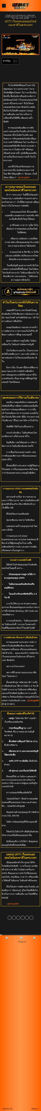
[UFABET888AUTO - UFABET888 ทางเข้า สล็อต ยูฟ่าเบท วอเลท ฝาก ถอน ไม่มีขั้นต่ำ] (20, 5)
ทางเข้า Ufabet (24, 17)
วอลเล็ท (5, 614)
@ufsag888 (23, 177)
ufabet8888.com (11, 17)
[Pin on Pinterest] (27, 918)
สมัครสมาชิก (25, 682)
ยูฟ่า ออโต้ (19, 18)
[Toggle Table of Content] (14, 61)
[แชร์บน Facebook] (14, 918)
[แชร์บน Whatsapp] (10, 918)
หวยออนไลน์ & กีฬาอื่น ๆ (21, 252)
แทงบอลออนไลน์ (18, 212)
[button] (4, 6)
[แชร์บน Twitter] (18, 918)
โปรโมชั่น (10, 350)
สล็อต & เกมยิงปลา (19, 238)
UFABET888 (31, 15)
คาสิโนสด (14, 225)
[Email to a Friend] (23, 918)
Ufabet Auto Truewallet (16, 15)
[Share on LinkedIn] (31, 918)
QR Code (29, 611)
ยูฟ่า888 (26, 18)
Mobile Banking (16, 611)
